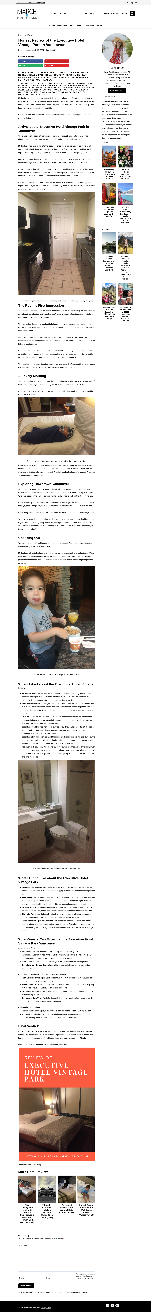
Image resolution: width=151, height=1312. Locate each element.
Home (20, 35)
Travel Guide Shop (115, 14)
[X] (112, 1305)
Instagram (54, 1045)
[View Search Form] (132, 13)
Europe (99, 25)
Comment (23, 1245)
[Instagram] (132, 3)
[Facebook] (128, 3)
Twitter (46, 1045)
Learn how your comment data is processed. (69, 1292)
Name (22, 1278)
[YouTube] (136, 3)
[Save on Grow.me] (72, 61)
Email (49, 1278)
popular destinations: (58, 25)
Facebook (39, 1045)
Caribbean (89, 25)
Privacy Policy (46, 1308)
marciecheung (26, 50)
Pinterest (63, 1045)
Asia (72, 25)
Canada (79, 25)
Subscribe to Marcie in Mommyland (30, 3)
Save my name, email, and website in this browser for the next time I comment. (85, 1276)
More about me (116, 91)
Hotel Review (28, 35)
